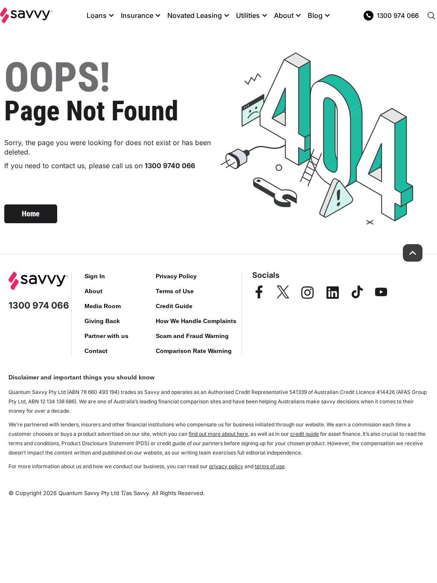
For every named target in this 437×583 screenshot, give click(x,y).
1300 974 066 (398, 16)
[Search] (431, 15)
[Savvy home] (26, 15)
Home (31, 213)
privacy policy (226, 466)
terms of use (270, 466)
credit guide (304, 434)
